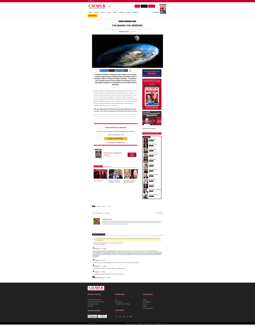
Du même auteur (107, 166)
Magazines (156, 12)
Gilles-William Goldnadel (155, 189)
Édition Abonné (99, 19)
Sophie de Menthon (153, 174)
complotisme (98, 206)
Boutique (96, 0)
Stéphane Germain (124, 31)
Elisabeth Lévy (152, 139)
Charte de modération (148, 308)
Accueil (93, 19)
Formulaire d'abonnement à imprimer (96, 301)
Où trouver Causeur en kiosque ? (122, 304)
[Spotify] (91, 1)
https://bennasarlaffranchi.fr (153, 152)
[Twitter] (93, 1)
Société (134, 21)
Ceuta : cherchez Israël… (99, 180)
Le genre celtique (159, 213)
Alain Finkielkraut (153, 144)
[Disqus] (127, 263)
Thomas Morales (153, 194)
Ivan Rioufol (152, 184)
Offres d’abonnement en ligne (94, 299)
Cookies (144, 306)
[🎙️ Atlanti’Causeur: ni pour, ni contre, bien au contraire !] (131, 174)
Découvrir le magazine (152, 107)
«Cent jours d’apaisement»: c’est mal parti (101, 213)
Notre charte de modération (99, 244)
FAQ (116, 299)
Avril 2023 (105, 19)
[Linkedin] (123, 316)
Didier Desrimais (153, 169)
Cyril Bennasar (152, 149)
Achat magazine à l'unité (93, 304)
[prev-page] (94, 185)
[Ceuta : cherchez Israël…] (100, 174)
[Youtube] (130, 316)
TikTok (109, 206)
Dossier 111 (104, 206)
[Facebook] (89, 1)
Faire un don (90, 306)
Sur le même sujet (98, 166)
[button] (110, 7)
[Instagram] (120, 316)
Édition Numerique (132, 154)
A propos (145, 299)
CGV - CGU (145, 304)
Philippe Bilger (152, 159)
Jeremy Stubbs (152, 179)
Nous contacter (118, 301)
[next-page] (96, 185)
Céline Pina (151, 164)
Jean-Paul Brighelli (153, 154)
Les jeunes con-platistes (127, 25)
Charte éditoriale (147, 301)
